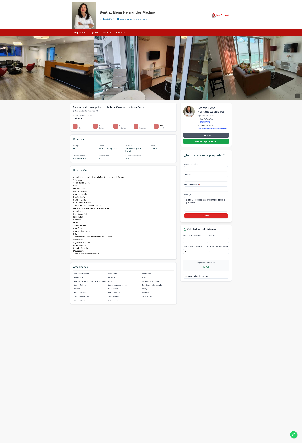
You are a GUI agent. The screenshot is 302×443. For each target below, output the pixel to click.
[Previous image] (4, 68)
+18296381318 (108, 19)
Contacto (120, 32)
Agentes (94, 32)
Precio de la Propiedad (192, 235)
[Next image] (297, 68)
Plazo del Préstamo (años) (217, 246)
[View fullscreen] (297, 96)
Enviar (206, 216)
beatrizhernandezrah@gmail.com (134, 19)
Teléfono (188, 174)
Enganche (211, 235)
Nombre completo (192, 164)
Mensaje (187, 195)
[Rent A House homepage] (221, 15)
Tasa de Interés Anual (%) (193, 246)
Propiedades (80, 32)
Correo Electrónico (192, 184)
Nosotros (107, 32)
